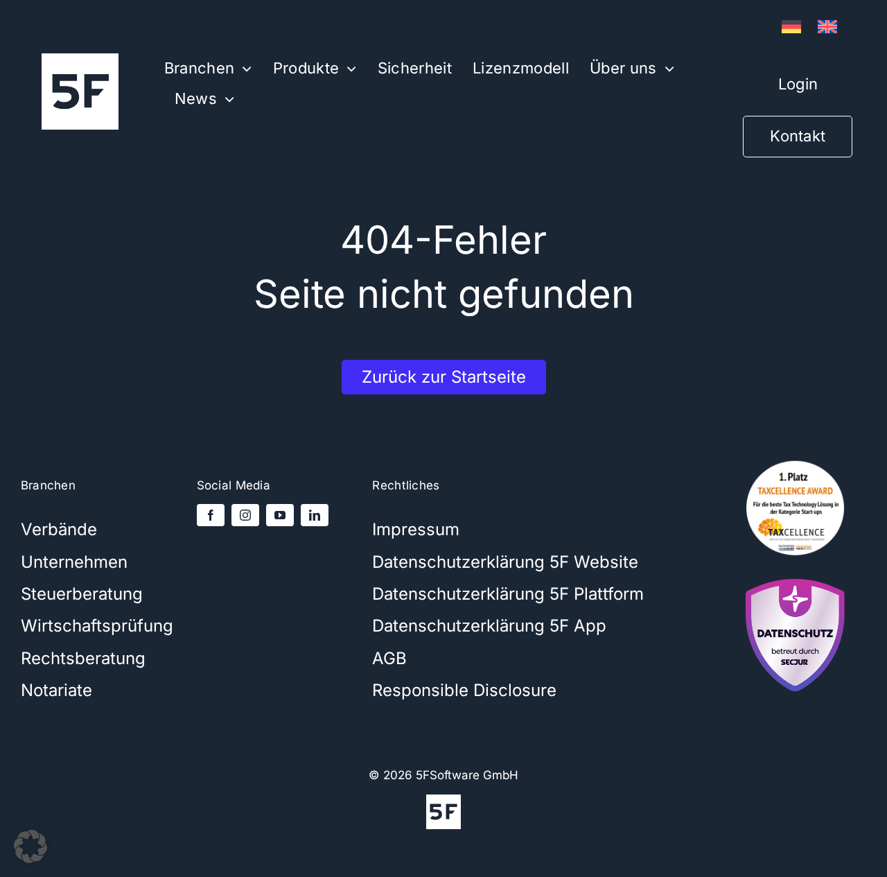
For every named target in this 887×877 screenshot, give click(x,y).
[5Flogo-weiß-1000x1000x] (80, 59)
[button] (30, 846)
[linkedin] (314, 515)
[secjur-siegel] (795, 575)
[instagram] (245, 515)
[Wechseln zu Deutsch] (791, 27)
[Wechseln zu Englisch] (827, 27)
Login (798, 84)
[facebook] (211, 515)
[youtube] (280, 515)
